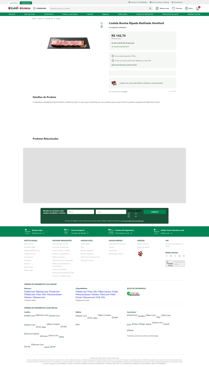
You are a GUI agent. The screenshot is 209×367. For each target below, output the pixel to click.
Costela (58, 18)
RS (136, 213)
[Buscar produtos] (150, 8)
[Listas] (101, 26)
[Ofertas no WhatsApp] (140, 256)
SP (136, 216)
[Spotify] (179, 256)
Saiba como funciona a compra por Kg (124, 65)
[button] (68, 43)
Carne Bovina (49, 18)
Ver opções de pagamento (120, 46)
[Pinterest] (184, 256)
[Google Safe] (133, 293)
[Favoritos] (101, 23)
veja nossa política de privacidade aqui (133, 221)
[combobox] (101, 8)
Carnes (40, 18)
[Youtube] (171, 256)
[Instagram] (167, 256)
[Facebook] (175, 256)
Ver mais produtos (118, 92)
